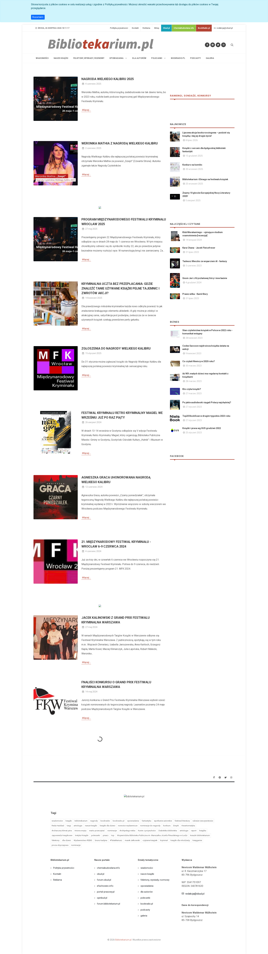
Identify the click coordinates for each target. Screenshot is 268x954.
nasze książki (61, 58)
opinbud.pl (102, 897)
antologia (78, 825)
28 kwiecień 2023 (194, 338)
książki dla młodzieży (180, 840)
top (112, 835)
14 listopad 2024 (194, 240)
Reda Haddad (58, 825)
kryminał (164, 840)
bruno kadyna (101, 840)
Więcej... (86, 109)
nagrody (94, 821)
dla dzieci (66, 840)
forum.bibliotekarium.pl (108, 903)
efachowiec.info (105, 885)
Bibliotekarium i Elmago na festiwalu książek (205, 179)
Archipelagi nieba (127, 830)
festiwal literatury (182, 821)
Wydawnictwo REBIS (83, 840)
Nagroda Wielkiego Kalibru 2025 (107, 79)
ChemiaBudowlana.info (184, 28)
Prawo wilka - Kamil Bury (195, 294)
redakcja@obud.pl (224, 28)
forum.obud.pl (104, 879)
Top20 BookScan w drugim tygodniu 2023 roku (206, 416)
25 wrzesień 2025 (194, 183)
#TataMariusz (116, 840)
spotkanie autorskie (163, 821)
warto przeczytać (97, 830)
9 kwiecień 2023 (193, 353)
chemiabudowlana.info (108, 867)
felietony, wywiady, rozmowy (88, 58)
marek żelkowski (132, 840)
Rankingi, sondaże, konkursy (190, 95)
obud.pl (100, 874)
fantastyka (146, 821)
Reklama (146, 28)
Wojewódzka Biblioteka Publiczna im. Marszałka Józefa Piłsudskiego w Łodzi (152, 835)
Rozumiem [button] (37, 17)
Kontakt (135, 28)
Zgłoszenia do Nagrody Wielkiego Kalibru (116, 348)
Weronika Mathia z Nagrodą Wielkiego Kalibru (119, 143)
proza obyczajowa (60, 845)
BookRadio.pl (204, 28)
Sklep (156, 28)
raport (194, 830)
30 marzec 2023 (194, 365)
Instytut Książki (81, 835)
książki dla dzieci (107, 825)
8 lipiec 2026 (192, 140)
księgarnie (197, 840)
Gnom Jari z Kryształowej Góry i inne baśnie (204, 278)
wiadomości (42, 58)
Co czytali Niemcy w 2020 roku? (198, 361)
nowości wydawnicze (127, 825)
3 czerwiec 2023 (194, 265)
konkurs (166, 825)
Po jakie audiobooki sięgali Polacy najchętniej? (206, 402)
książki (69, 821)
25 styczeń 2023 (194, 432)
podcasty (195, 58)
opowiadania (133, 821)
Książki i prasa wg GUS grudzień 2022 (201, 428)
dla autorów (139, 58)
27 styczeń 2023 (194, 407)
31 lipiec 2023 (192, 252)
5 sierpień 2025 (193, 200)
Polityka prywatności (119, 28)
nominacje (112, 830)
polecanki (95, 835)
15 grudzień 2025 (194, 156)
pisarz (105, 835)
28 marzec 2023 (194, 381)
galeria (210, 58)
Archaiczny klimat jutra (62, 830)
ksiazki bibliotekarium (200, 835)
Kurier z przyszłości (147, 830)
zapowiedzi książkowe (62, 835)
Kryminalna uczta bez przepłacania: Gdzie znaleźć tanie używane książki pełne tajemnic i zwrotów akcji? (120, 288)
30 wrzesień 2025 (194, 169)
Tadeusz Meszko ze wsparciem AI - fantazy (204, 261)
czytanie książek (150, 840)
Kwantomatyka (188, 825)
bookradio (105, 821)
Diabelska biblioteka (168, 830)
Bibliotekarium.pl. (123, 939)
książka (202, 830)
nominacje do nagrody (150, 825)
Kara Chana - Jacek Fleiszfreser (198, 248)
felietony (55, 840)
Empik (176, 825)
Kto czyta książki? (191, 389)
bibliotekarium (81, 821)
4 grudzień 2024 (193, 282)
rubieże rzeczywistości (203, 821)
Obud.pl (166, 28)
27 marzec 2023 (194, 393)
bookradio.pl (178, 58)
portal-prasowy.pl (105, 891)
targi (69, 825)
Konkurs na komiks (192, 165)
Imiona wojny (80, 830)
